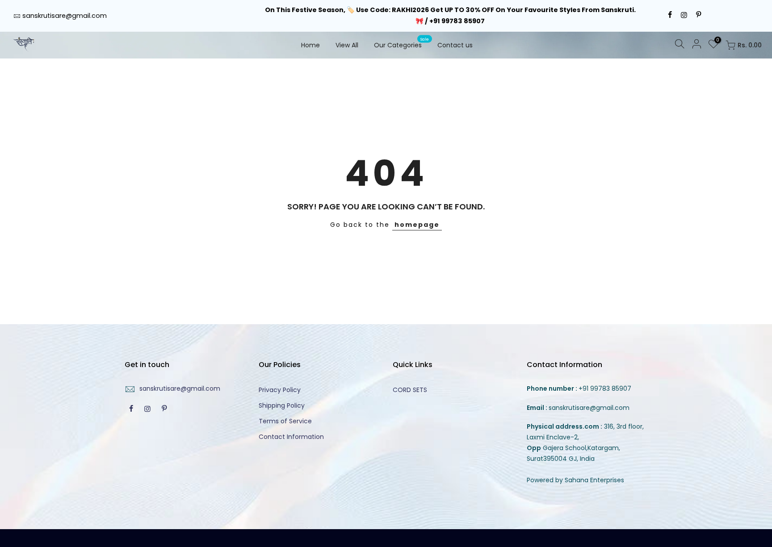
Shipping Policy (282, 405)
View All (347, 45)
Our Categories (401, 43)
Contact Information (291, 436)
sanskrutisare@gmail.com (64, 15)
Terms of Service (285, 421)
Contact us (455, 45)
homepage (417, 224)
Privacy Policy (280, 389)
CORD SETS (410, 389)
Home (310, 45)
